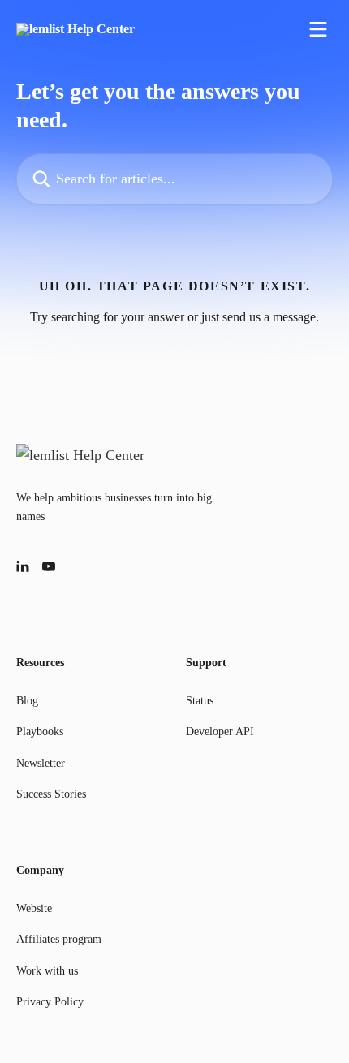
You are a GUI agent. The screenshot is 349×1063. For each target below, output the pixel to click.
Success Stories (51, 794)
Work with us (47, 971)
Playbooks (39, 731)
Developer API (220, 731)
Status (199, 701)
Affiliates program (58, 939)
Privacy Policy (50, 1002)
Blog (27, 701)
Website (34, 908)
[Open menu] (318, 29)
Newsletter (40, 763)
